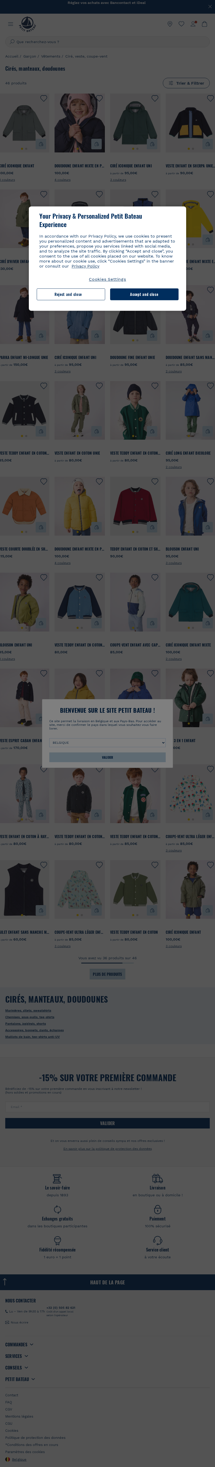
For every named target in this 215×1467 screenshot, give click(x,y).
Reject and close (68, 294)
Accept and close (144, 294)
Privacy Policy (85, 266)
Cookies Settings (107, 279)
